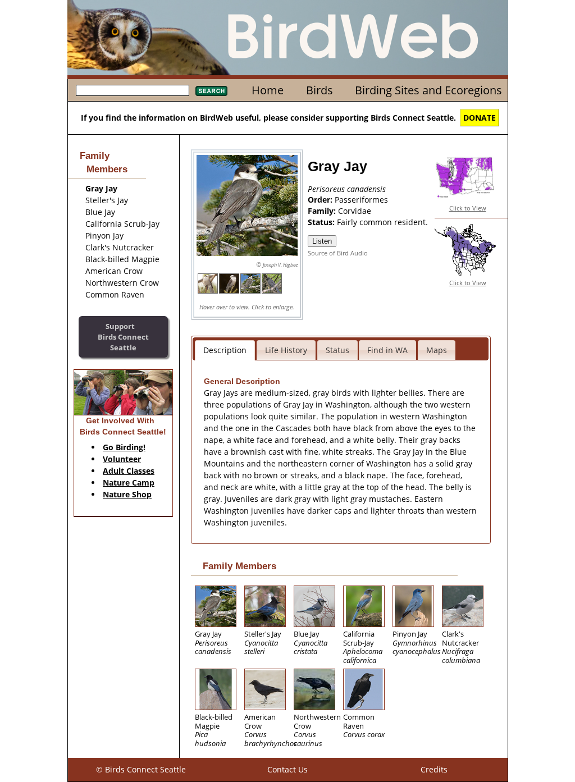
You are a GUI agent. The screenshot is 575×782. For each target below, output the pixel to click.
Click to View (467, 208)
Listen (322, 241)
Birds (319, 90)
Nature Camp (128, 482)
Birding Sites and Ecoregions (428, 90)
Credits (434, 769)
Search (211, 91)
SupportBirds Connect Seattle (123, 336)
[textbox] (132, 90)
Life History (286, 350)
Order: (321, 199)
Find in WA (387, 350)
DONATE (479, 117)
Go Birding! (124, 447)
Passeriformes (361, 199)
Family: (323, 210)
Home (268, 90)
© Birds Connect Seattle (141, 769)
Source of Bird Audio (338, 253)
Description (225, 350)
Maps (436, 350)
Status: (322, 222)
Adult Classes (128, 470)
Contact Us (287, 769)
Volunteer (122, 459)
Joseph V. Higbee (280, 264)
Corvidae (354, 210)
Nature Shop (127, 494)
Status (337, 350)
